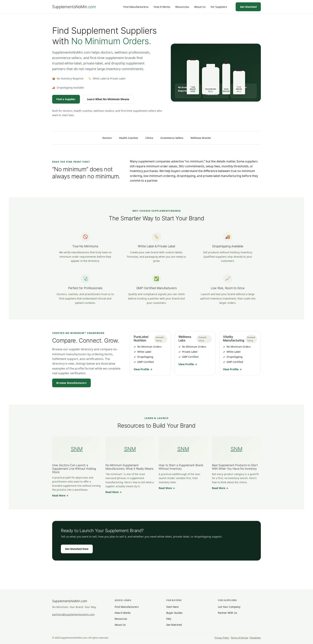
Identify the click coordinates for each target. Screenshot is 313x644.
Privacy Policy (221, 637)
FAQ (168, 618)
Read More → (60, 495)
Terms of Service (239, 637)
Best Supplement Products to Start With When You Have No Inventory (235, 466)
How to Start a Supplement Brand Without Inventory (181, 466)
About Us (200, 7)
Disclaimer (255, 637)
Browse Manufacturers (71, 383)
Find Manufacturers (135, 7)
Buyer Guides (174, 612)
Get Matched (248, 7)
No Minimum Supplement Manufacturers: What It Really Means (129, 466)
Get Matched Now (76, 549)
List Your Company (229, 607)
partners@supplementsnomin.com (73, 614)
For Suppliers (219, 7)
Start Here (172, 607)
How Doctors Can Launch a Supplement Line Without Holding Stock (74, 468)
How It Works (162, 7)
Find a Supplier (66, 99)
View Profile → (143, 369)
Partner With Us (227, 612)
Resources (181, 7)
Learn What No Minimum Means (108, 99)
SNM (77, 449)
